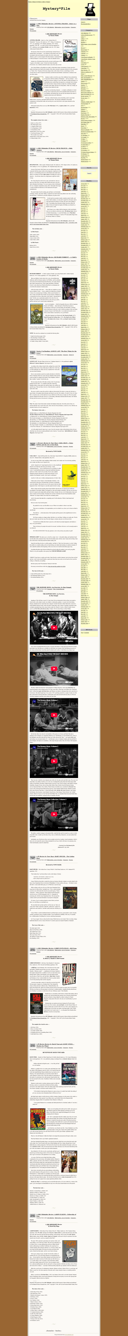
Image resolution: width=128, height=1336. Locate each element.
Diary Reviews (84, 70)
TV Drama (83, 141)
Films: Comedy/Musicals (58, 589)
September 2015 (84, 427)
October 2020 (84, 314)
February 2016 (84, 418)
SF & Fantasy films (85, 122)
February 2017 (84, 396)
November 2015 (84, 424)
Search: (89, 168)
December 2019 (84, 332)
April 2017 (83, 392)
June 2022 (83, 277)
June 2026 (83, 187)
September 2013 (84, 472)
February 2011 (84, 530)
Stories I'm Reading (85, 129)
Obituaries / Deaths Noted (86, 101)
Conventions (84, 62)
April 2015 (83, 437)
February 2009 (84, 575)
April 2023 (83, 258)
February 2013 (84, 485)
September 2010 (84, 539)
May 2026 (83, 189)
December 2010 (84, 534)
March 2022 (83, 282)
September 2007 (84, 606)
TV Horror (83, 146)
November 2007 (84, 603)
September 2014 (84, 450)
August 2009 (84, 563)
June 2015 (83, 433)
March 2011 (83, 528)
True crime (83, 133)
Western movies (84, 161)
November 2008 (84, 580)
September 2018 (84, 360)
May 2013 (83, 480)
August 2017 (84, 385)
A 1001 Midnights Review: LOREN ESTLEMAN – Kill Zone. (56, 948)
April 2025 (83, 213)
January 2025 (84, 219)
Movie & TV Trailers (85, 90)
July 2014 (83, 454)
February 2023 (84, 262)
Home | (30, 2)
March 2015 (83, 439)
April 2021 (83, 303)
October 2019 (84, 336)
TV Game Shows (84, 144)
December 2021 (84, 288)
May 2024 (83, 234)
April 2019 (83, 347)
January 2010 (84, 554)
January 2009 (84, 576)
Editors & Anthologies (86, 72)
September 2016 (84, 405)
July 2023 (83, 252)
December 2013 (84, 467)
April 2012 (83, 504)
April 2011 (83, 526)
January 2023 (84, 264)
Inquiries (83, 85)
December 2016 (84, 400)
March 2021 (83, 304)
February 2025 (84, 217)
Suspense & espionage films (87, 131)
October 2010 (84, 537)
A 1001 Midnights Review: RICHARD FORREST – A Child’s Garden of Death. (56, 258)
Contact (48, 2)
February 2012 (84, 508)
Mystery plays (84, 98)
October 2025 (84, 202)
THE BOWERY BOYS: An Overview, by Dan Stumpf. (54, 587)
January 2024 (84, 241)
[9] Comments (33, 30)
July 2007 (83, 610)
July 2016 (83, 409)
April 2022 (83, 280)
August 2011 (84, 519)
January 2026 (84, 196)
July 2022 (83, 275)
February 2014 (84, 463)
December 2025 (84, 198)
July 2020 (83, 319)
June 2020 (83, 321)
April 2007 (83, 616)
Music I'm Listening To (86, 94)
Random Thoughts (85, 114)
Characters (73, 27)
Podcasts (83, 109)
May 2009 (83, 569)
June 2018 (83, 366)
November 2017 (84, 379)
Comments (86, 632)
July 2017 (83, 386)
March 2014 (83, 461)
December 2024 (84, 221)
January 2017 (84, 398)
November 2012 (84, 491)
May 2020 (83, 323)
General (82, 81)
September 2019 (84, 338)
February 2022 (84, 284)
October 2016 (84, 403)
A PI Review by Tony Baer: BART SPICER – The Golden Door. (55, 857)
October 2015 (84, 426)
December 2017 (84, 377)
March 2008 (83, 595)
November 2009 (84, 558)
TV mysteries (84, 150)
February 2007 (84, 619)
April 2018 (83, 370)
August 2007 (84, 608)
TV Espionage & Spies (86, 142)
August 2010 (84, 541)
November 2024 (84, 223)
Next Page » (58, 1330)
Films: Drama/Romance (86, 79)
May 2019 (83, 345)
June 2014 (83, 455)
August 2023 (84, 250)
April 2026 (83, 191)
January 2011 (84, 532)
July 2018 (83, 364)
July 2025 (83, 208)
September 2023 (84, 249)
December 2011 (84, 511)
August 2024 (84, 228)
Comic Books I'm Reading (87, 57)
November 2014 (84, 446)
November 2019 (84, 334)
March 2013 (83, 483)
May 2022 (83, 278)
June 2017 (83, 388)
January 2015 (84, 442)
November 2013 (84, 468)
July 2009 (83, 565)
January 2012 (84, 509)
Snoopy (82, 126)
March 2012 (83, 506)
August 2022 (84, 273)
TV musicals (84, 148)
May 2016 (83, 413)
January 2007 (84, 621)
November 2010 (84, 536)
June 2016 (83, 411)
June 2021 (83, 299)
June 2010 (83, 545)
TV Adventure (84, 135)
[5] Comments (33, 264)
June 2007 (83, 612)
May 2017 (83, 390)
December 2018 (84, 355)
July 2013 (83, 476)
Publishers (83, 111)
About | (34, 2)
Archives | (39, 2)
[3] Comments (33, 953)
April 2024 (83, 236)
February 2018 (84, 373)
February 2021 (84, 306)
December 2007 (84, 601)
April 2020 (83, 325)
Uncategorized (84, 155)
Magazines (83, 88)
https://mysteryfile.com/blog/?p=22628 (56, 566)
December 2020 (84, 310)
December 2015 (84, 422)
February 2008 (84, 597)
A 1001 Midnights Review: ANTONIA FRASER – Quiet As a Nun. (56, 24)
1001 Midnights (50, 27)
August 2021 (84, 295)
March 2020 (83, 327)
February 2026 (84, 195)
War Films (83, 157)
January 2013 (84, 487)
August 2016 (84, 407)
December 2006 (84, 623)
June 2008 (83, 590)
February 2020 (84, 329)
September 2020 (84, 316)
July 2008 (83, 588)
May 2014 (83, 457)
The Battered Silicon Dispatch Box (39, 114)
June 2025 (83, 210)
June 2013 (83, 478)
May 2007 (83, 614)
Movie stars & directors (86, 92)
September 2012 (84, 494)
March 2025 (83, 215)
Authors (83, 38)
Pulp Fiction (83, 113)
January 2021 (84, 308)
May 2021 (83, 301)
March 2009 (83, 573)
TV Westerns (84, 154)
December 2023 (84, 243)
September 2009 (84, 562)
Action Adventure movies (86, 35)
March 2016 (83, 416)
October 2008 (84, 582)
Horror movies (84, 83)
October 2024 (84, 224)
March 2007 (83, 617)
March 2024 (83, 237)
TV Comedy (83, 137)
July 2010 (83, 543)
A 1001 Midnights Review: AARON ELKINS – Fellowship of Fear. (56, 1215)
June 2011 (83, 523)
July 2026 (83, 185)
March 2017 (83, 394)
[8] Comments (39, 590)
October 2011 (84, 515)
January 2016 (84, 420)
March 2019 (83, 349)
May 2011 (83, 524)
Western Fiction (84, 159)
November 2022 (84, 267)
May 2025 (83, 211)
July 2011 (83, 521)
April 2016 (83, 414)
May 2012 (83, 502)
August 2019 (84, 340)
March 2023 (83, 260)
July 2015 (83, 431)
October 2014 (84, 448)
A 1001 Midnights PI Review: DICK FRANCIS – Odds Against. (54, 149)
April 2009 (83, 571)
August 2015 (84, 429)
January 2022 (84, 286)
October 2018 (84, 359)
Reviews (32, 29)
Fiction (82, 74)
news (82, 100)
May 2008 (83, 591)
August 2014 (84, 452)
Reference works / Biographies (88, 116)
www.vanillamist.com (69, 1334)
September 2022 (84, 271)
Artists (82, 36)
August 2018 (84, 362)
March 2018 (83, 372)
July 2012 (83, 498)
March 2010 (83, 550)
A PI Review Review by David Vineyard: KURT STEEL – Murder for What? (55, 1045)
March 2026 (83, 193)
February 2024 (84, 239)
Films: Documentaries (86, 77)
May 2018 (83, 368)
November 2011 (84, 513)
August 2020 (84, 318)
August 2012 (84, 496)
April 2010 (83, 549)
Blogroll (83, 48)
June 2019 (83, 344)
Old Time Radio (84, 103)
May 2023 (83, 256)
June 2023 (83, 254)
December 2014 (84, 444)
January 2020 (84, 331)
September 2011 (84, 517)
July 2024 (83, 230)
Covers (82, 64)
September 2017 (84, 383)
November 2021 (84, 290)
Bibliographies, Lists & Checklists (62, 27)
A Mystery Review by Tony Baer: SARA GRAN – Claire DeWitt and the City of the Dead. (54, 444)
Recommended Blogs (86, 24)
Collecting (83, 53)
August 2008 (84, 586)
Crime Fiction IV (84, 66)
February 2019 (84, 351)
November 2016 (84, 401)
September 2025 (84, 204)
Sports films (83, 128)
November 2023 (84, 245)
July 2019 (83, 342)
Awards (82, 40)
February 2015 (84, 440)
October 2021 (84, 291)
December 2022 (84, 265)
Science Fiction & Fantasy (86, 120)
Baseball (83, 42)
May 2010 (83, 547)
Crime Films (83, 68)
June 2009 (83, 567)
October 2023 (84, 247)
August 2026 (84, 183)
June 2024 (83, 232)
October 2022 (84, 269)
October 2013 (84, 470)
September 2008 (84, 584)
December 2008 (84, 578)
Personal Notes (84, 107)
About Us (83, 22)
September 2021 (84, 293)
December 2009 (84, 556)
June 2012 (83, 500)
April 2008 (83, 593)
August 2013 (84, 474)
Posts (82, 632)
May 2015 (83, 435)
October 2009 (84, 560)
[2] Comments (33, 155)
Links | (44, 2)
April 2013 (83, 481)
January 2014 (84, 465)
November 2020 (84, 312)
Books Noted (84, 49)
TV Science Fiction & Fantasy (87, 152)
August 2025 (84, 206)
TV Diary (83, 139)
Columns (83, 55)
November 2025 (84, 200)
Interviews (83, 87)
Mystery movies (84, 96)
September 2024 (84, 226)
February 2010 (84, 552)
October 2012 (84, 493)
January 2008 (84, 599)
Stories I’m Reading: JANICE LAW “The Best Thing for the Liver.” (56, 352)
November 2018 (84, 357)
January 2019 (84, 353)
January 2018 (84, 375)
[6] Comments (33, 1049)
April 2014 (83, 459)
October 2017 (84, 381)
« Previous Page (50, 1330)
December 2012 (84, 489)
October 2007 (84, 604)
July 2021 (83, 297)
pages (82, 105)
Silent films (83, 124)
